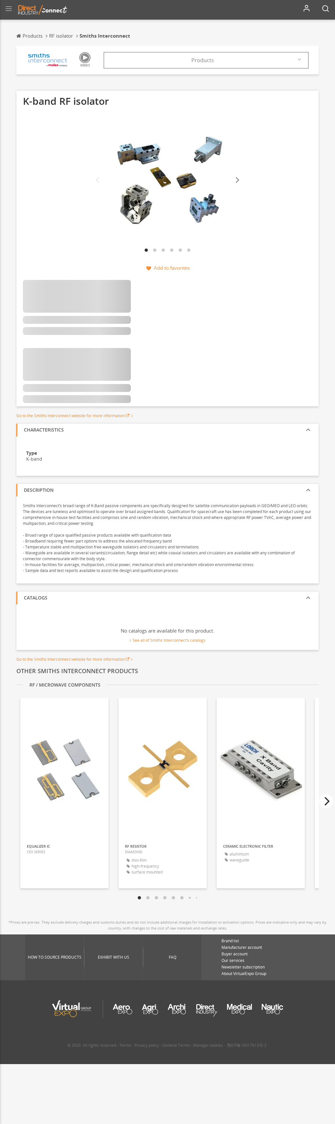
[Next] (237, 180)
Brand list (230, 941)
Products (202, 60)
